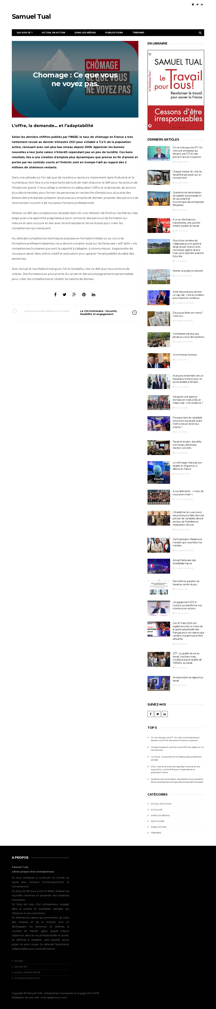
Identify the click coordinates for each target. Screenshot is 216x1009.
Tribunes (138, 32)
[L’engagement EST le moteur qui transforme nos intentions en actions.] (158, 608)
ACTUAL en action (53, 32)
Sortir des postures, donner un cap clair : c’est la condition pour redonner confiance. (188, 295)
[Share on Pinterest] (83, 294)
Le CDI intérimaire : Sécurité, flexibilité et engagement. (98, 313)
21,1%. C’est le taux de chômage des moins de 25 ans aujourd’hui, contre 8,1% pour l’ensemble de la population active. (175, 769)
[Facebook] (193, 4)
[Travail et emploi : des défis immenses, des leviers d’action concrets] (158, 447)
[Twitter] (197, 4)
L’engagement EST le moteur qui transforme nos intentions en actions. (187, 605)
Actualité (156, 809)
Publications (114, 32)
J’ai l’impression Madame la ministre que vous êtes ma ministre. (187, 542)
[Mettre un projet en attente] (158, 276)
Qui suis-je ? (24, 32)
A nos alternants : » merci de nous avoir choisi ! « (188, 493)
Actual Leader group (27, 972)
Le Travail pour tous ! (27, 978)
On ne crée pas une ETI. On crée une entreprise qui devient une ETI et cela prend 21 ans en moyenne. (187, 152)
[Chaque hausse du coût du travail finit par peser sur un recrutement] (158, 177)
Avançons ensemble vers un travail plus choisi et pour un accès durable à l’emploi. (188, 378)
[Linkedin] (202, 4)
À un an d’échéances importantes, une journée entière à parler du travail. (186, 222)
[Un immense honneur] (158, 360)
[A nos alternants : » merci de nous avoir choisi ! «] (158, 497)
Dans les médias (85, 32)
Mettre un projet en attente (188, 270)
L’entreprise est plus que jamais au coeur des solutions (188, 335)
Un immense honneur (185, 354)
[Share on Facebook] (55, 294)
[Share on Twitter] (64, 294)
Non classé (157, 821)
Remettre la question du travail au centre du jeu (186, 583)
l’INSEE (73, 137)
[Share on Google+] (74, 294)
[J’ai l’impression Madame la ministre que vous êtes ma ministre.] (158, 545)
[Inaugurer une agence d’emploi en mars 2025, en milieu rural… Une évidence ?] (158, 402)
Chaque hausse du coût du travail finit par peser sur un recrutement (187, 174)
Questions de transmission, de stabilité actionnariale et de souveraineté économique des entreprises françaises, (188, 199)
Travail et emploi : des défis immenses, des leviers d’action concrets (187, 444)
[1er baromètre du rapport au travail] (158, 683)
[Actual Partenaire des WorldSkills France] (158, 566)
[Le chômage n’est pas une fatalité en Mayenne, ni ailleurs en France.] (158, 472)
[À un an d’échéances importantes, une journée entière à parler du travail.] (158, 225)
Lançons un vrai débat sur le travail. (47, 311)
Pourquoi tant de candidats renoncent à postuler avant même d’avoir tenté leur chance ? (187, 422)
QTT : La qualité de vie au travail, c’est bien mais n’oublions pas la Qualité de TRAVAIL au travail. (187, 658)
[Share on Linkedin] (93, 294)
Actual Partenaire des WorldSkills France (184, 562)
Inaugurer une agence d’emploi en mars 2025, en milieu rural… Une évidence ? (188, 399)
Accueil (18, 961)
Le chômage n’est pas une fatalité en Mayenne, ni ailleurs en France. (187, 465)
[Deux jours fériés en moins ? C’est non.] (158, 318)
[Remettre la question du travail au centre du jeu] (158, 587)
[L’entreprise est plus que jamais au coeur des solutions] (158, 339)
